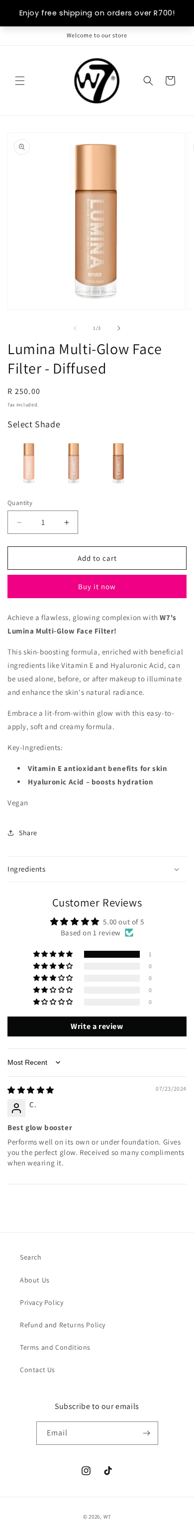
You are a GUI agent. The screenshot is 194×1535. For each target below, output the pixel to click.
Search (31, 1257)
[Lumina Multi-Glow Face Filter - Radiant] (28, 463)
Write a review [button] (97, 1026)
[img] (30, 1090)
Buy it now (97, 586)
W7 (107, 1516)
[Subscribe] (147, 1433)
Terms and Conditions (55, 1347)
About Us (35, 1280)
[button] (20, 81)
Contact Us (37, 1369)
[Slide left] (75, 328)
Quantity (19, 503)
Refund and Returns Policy (62, 1324)
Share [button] (28, 832)
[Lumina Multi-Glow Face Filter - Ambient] (73, 463)
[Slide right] (119, 328)
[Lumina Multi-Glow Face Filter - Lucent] (118, 463)
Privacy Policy (41, 1302)
